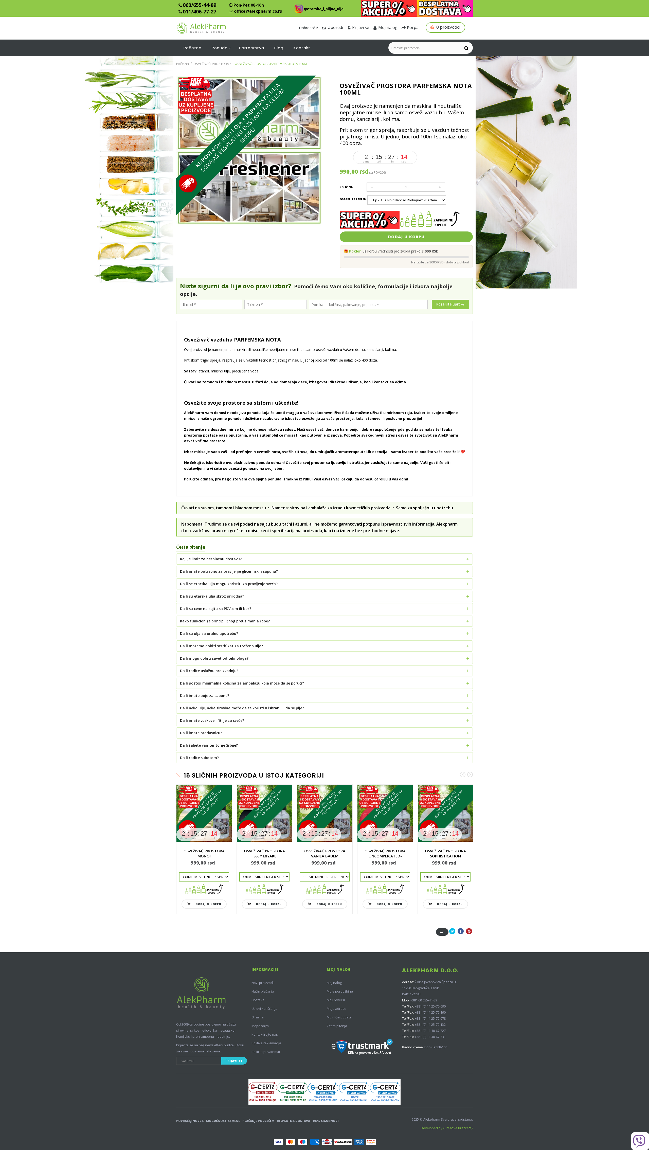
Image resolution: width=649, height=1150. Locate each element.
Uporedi (335, 27)
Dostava (257, 1000)
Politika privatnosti (265, 1051)
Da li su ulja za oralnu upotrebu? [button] (209, 633)
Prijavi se (360, 27)
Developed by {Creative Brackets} (447, 1128)
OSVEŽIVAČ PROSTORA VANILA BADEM (324, 853)
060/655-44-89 (199, 5)
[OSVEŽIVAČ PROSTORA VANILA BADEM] (324, 813)
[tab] (324, 559)
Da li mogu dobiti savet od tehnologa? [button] (214, 658)
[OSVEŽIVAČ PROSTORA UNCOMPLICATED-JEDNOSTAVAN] (385, 813)
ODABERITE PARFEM (353, 199)
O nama (257, 1017)
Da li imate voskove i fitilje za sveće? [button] (212, 720)
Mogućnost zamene (223, 1121)
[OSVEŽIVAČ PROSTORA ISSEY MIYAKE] (264, 813)
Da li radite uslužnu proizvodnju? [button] (209, 670)
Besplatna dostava (293, 1121)
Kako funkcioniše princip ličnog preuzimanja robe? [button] (225, 621)
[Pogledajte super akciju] (389, 8)
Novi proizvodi (262, 982)
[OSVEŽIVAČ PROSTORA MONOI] (204, 813)
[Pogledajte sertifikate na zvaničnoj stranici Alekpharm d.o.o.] (324, 1092)
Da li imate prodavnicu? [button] (201, 732)
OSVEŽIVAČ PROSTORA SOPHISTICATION (445, 853)
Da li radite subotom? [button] (199, 757)
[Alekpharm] (213, 28)
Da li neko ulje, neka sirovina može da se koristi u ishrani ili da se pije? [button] (242, 708)
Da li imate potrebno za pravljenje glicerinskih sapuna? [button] (229, 571)
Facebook (461, 933)
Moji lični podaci (339, 1017)
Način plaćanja (262, 991)
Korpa (413, 27)
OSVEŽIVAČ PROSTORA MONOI (204, 853)
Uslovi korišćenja (264, 1008)
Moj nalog (388, 27)
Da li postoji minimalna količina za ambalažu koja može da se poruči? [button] (242, 683)
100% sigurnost (326, 1121)
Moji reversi (336, 1000)
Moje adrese (336, 1008)
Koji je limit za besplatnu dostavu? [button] (211, 558)
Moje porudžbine (340, 991)
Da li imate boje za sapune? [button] (204, 695)
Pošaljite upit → (450, 304)
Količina (346, 187)
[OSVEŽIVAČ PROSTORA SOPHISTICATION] (445, 813)
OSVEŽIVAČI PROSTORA (211, 63)
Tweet (452, 933)
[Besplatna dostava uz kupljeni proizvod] (445, 8)
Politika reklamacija (266, 1043)
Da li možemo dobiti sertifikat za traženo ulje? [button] (221, 645)
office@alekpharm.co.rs (258, 11)
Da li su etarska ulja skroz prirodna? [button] (212, 596)
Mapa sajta (260, 1025)
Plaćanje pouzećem (258, 1121)
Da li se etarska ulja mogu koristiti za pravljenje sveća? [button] (229, 583)
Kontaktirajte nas (264, 1034)
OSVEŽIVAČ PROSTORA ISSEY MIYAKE (264, 853)
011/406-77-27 (199, 11)
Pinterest (469, 933)
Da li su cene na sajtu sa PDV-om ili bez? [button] (215, 608)
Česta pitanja (337, 1025)
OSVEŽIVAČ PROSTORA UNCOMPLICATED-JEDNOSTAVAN (385, 856)
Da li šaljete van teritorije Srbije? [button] (209, 745)
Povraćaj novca (190, 1121)
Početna (182, 63)
